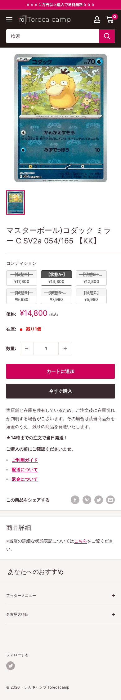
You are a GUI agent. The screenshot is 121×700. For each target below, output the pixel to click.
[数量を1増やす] (65, 348)
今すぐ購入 (60, 391)
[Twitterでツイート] (98, 499)
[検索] (107, 36)
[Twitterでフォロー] (10, 665)
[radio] (21, 278)
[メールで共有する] (110, 499)
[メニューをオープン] (9, 19)
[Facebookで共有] (75, 499)
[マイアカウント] (97, 19)
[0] (110, 19)
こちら (80, 540)
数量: (11, 348)
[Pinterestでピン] (87, 499)
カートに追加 (60, 371)
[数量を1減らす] (26, 348)
